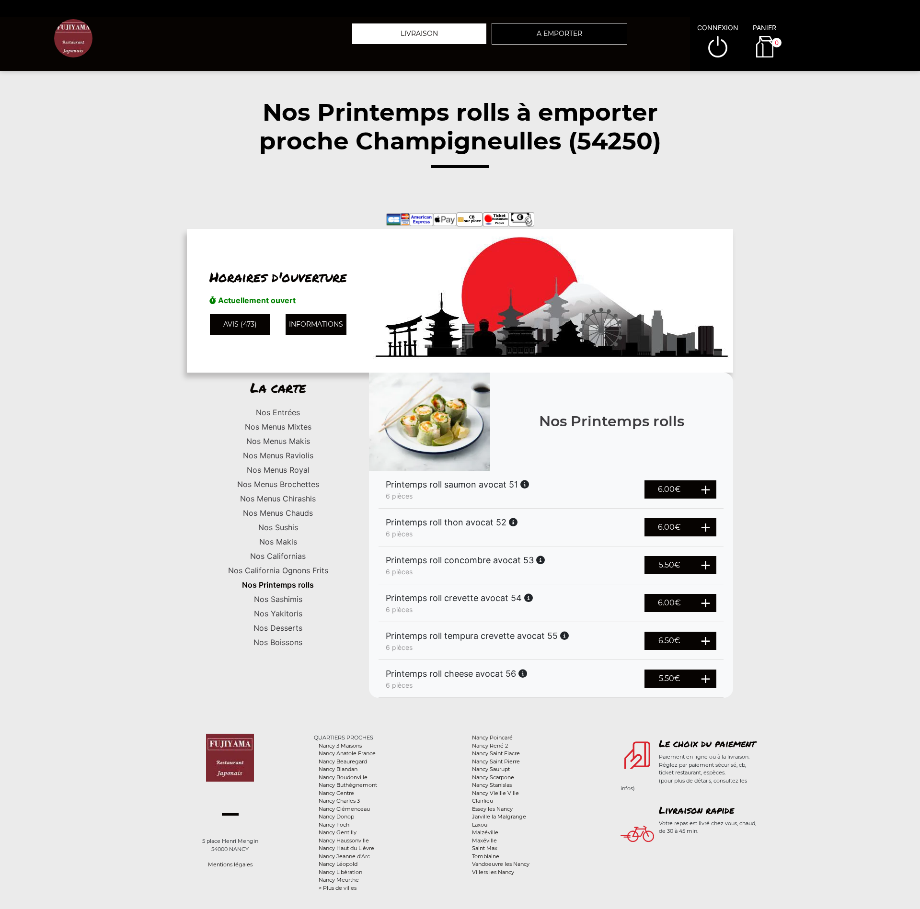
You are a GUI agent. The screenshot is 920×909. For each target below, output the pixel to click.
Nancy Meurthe (339, 879)
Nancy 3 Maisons (340, 745)
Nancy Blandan (338, 769)
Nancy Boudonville (343, 777)
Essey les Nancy (492, 809)
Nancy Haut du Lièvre (346, 848)
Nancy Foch (334, 824)
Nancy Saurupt (491, 769)
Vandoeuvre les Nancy (500, 864)
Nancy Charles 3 (339, 800)
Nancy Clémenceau (344, 809)
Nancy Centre (336, 793)
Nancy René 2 (490, 745)
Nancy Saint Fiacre (496, 753)
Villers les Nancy (493, 872)
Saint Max (484, 848)
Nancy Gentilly (337, 832)
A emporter (559, 33)
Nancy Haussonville (344, 840)
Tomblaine (485, 856)
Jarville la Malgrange (499, 816)
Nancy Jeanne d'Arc (344, 856)
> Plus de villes (337, 888)
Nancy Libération (340, 872)
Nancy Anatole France (347, 753)
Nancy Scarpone (493, 777)
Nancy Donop (336, 816)
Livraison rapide (696, 810)
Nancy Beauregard (343, 761)
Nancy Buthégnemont (348, 785)
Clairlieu (482, 800)
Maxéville (484, 840)
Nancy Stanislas (492, 785)
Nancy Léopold (338, 864)
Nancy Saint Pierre (496, 761)
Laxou (479, 824)
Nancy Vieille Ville (495, 793)
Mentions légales (230, 864)
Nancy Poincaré (492, 737)
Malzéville (485, 832)
